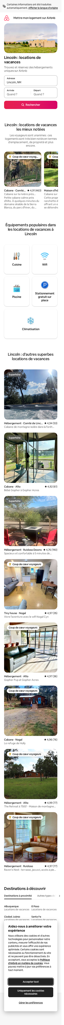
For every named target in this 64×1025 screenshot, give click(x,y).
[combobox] (31, 82)
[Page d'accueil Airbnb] (6, 18)
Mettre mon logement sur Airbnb (34, 18)
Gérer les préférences (31, 1002)
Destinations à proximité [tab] (18, 895)
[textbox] (17, 94)
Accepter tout (31, 981)
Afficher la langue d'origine (43, 7)
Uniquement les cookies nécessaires (30, 992)
